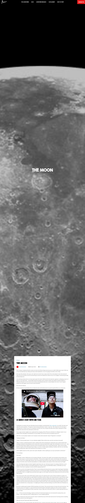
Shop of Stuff (60, 2)
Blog (32, 2)
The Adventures (25, 2)
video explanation (53, 425)
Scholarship (52, 2)
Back (18, 360)
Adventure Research (41, 2)
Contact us (81, 2)
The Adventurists (22, 366)
